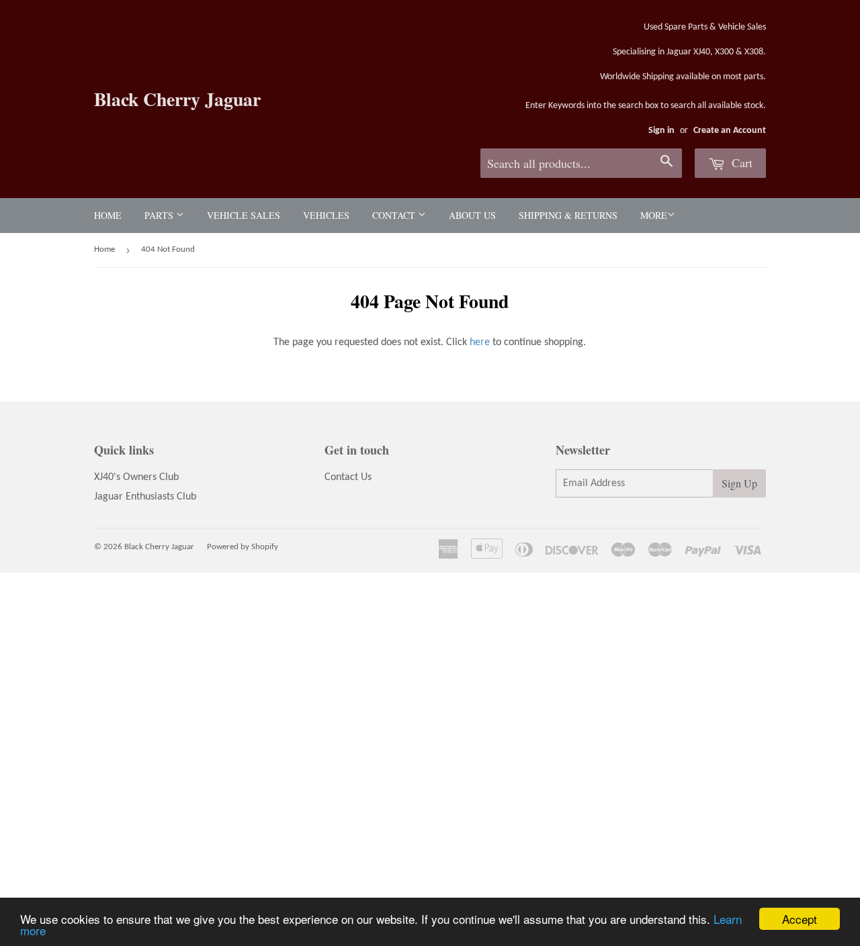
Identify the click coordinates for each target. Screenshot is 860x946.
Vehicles (326, 215)
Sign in (661, 130)
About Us (472, 215)
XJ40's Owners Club (136, 477)
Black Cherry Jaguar (177, 99)
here (480, 342)
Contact (395, 215)
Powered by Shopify (242, 546)
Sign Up (739, 483)
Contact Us (348, 477)
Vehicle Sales (243, 215)
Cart (740, 162)
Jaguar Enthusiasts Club (145, 496)
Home (108, 215)
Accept (799, 918)
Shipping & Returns (568, 215)
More (653, 215)
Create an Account (729, 130)
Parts (160, 215)
